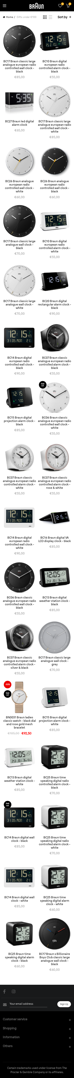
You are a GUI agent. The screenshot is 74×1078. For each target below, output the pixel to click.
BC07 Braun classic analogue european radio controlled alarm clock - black (54, 363)
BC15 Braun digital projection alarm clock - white (54, 721)
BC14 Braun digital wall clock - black (19, 839)
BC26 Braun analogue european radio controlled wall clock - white (19, 186)
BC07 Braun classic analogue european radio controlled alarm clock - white (19, 483)
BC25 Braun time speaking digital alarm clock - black (19, 957)
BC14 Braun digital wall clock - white (19, 899)
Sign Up (64, 1004)
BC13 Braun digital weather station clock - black (54, 601)
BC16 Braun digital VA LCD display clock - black (54, 539)
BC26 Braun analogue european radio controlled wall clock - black (54, 186)
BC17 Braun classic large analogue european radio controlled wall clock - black (19, 66)
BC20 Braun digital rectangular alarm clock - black (54, 304)
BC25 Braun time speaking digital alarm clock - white (54, 901)
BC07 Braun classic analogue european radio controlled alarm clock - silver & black (19, 662)
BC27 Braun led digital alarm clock (19, 123)
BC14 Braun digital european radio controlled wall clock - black (19, 363)
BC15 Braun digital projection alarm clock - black (19, 421)
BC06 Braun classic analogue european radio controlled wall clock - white (54, 423)
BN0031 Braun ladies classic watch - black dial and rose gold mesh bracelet (19, 722)
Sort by (62, 17)
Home (9, 17)
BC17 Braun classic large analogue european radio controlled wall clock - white (54, 126)
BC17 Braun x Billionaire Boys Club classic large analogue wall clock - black (54, 959)
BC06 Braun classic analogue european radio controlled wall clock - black (19, 602)
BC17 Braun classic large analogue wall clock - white (19, 304)
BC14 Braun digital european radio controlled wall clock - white (19, 543)
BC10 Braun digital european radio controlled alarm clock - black (54, 66)
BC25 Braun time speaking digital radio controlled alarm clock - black (54, 782)
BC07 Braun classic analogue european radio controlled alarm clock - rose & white (54, 483)
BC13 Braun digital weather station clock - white (19, 781)
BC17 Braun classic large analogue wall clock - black (19, 245)
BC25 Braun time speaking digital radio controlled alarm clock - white (54, 842)
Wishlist (62, 4)
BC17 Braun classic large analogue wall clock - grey (55, 661)
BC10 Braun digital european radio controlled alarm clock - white (54, 246)
